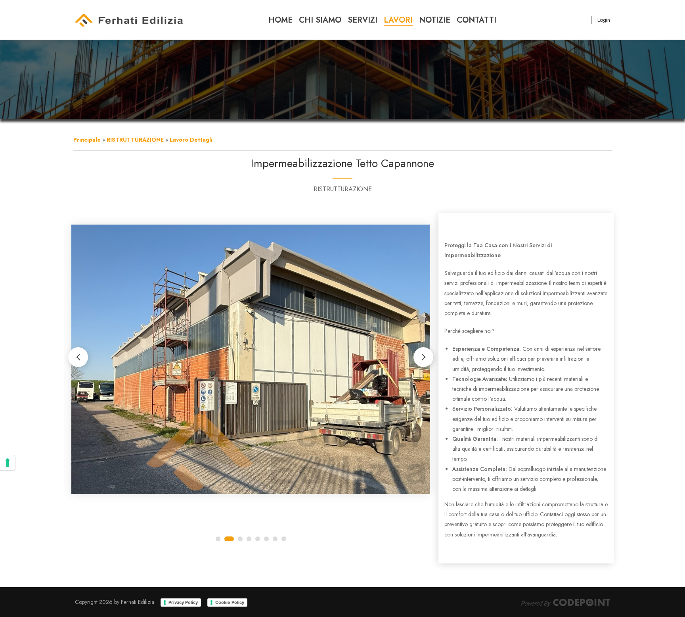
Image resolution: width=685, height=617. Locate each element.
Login (603, 20)
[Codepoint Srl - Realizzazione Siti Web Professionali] (565, 602)
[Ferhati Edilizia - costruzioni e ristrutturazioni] (129, 20)
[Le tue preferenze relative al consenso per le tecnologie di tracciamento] (7, 462)
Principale (87, 140)
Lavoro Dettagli (191, 140)
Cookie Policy (229, 602)
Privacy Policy (183, 602)
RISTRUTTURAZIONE (135, 140)
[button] (423, 357)
